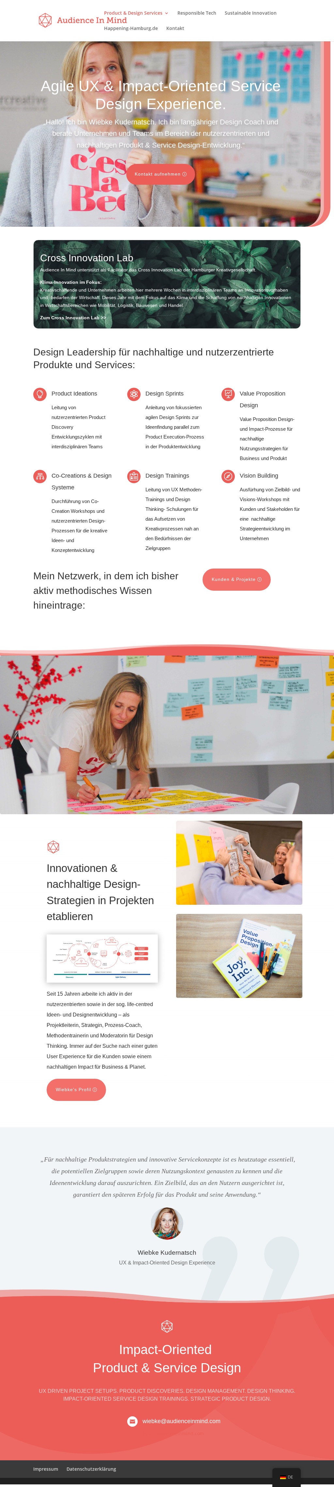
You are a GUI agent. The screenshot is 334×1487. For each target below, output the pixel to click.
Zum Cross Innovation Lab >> (73, 317)
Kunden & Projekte (234, 579)
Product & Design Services (133, 13)
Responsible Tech (196, 13)
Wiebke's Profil (73, 1089)
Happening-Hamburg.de (131, 28)
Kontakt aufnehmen (158, 174)
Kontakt (175, 28)
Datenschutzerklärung (91, 1469)
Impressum (45, 1469)
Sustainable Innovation (251, 13)
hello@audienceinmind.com (173, 1433)
